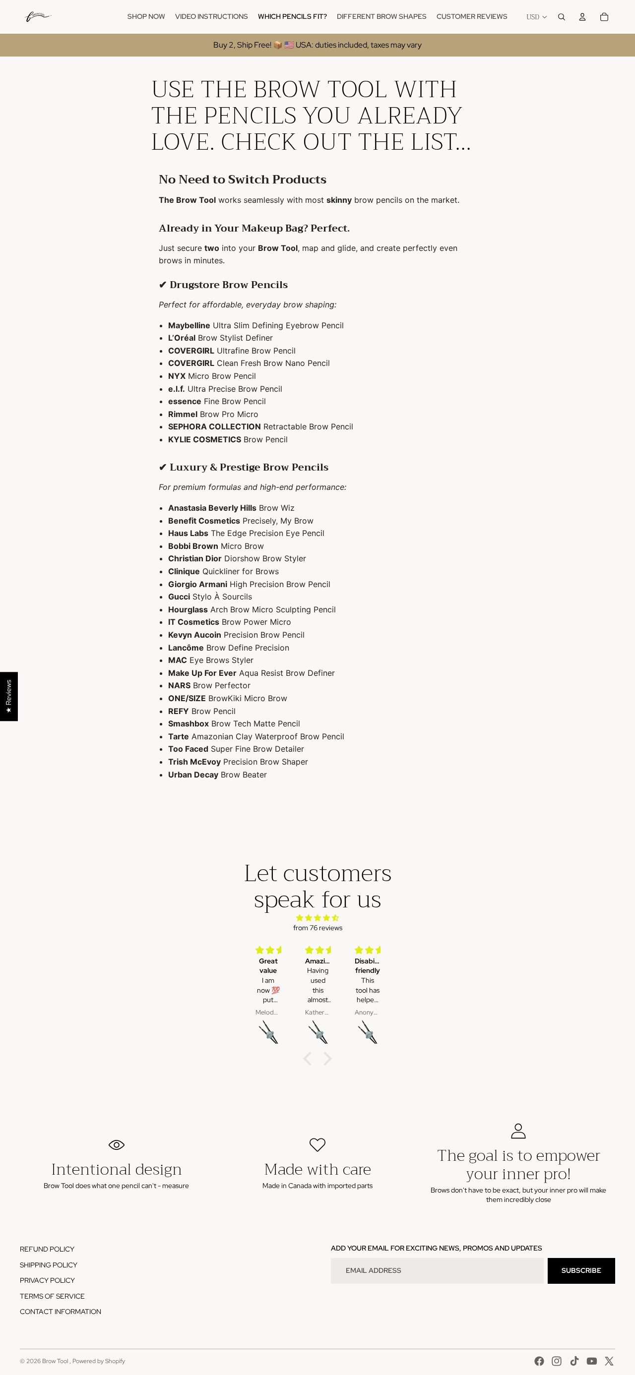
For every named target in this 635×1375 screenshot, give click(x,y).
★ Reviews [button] (8, 696)
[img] (317, 918)
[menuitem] (146, 17)
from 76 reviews (317, 927)
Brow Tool (55, 1361)
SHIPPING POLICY (48, 1264)
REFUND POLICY (47, 1249)
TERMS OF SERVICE (52, 1296)
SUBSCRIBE (581, 1270)
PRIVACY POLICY (47, 1280)
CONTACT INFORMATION (60, 1311)
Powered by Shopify (98, 1361)
